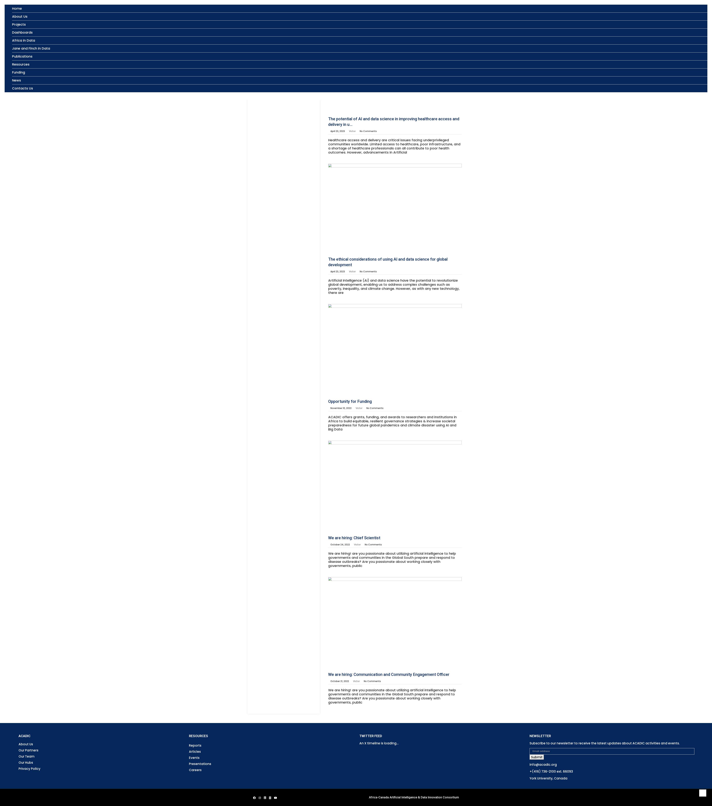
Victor (352, 131)
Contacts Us (22, 88)
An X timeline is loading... (379, 743)
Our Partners (28, 750)
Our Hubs (26, 762)
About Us (19, 16)
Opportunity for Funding (350, 401)
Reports (195, 745)
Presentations (200, 764)
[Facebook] (254, 797)
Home (17, 8)
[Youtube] (275, 797)
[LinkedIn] (265, 797)
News (16, 80)
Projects (19, 24)
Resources (20, 64)
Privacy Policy (29, 768)
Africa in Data (23, 40)
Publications (22, 56)
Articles (195, 751)
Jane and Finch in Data (31, 48)
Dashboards (22, 32)
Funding (18, 72)
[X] (270, 797)
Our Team (26, 756)
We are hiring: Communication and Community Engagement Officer (388, 674)
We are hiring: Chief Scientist (354, 538)
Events (194, 758)
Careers (195, 770)
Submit (537, 757)
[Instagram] (260, 797)
